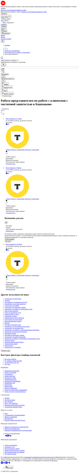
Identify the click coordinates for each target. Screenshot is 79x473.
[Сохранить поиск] (3, 69)
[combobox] (10, 60)
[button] (3, 35)
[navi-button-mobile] (3, 41)
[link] (4, 31)
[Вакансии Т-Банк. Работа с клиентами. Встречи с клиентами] (41, 137)
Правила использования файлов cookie (34, 12)
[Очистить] (3, 64)
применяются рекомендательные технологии (39, 457)
